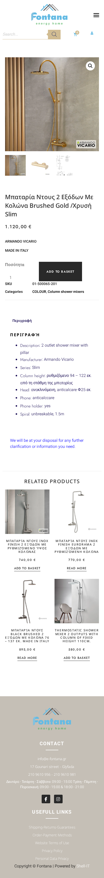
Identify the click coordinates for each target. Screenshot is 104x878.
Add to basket (60, 271)
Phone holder (31, 406)
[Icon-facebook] (46, 799)
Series (25, 368)
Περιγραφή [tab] (22, 320)
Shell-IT (83, 866)
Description (29, 345)
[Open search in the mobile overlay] (32, 34)
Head (24, 390)
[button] (96, 15)
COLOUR (39, 291)
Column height (32, 376)
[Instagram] (58, 799)
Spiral (24, 414)
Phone (25, 398)
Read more (77, 569)
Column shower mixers (66, 291)
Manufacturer (31, 360)
